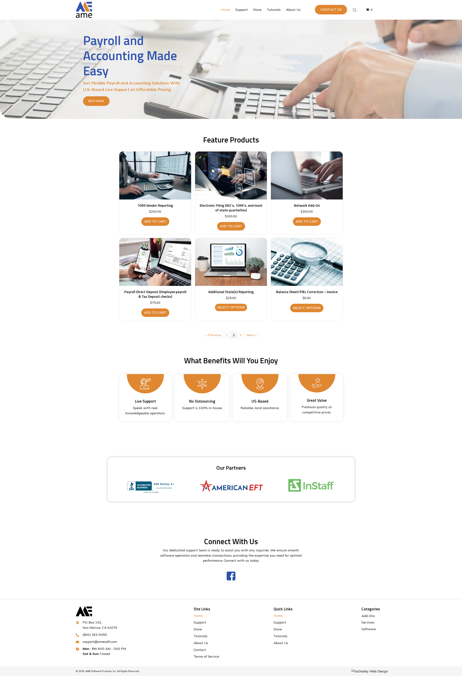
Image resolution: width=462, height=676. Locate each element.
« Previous (213, 335)
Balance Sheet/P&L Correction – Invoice (307, 292)
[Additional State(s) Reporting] (231, 262)
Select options (231, 307)
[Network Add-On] (307, 175)
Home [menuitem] (198, 616)
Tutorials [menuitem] (200, 636)
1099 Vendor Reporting (155, 205)
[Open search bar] (354, 9)
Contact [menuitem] (200, 650)
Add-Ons (368, 616)
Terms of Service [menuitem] (206, 656)
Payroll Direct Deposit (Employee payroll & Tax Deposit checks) (155, 294)
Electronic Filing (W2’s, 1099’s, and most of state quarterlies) (231, 208)
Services (367, 622)
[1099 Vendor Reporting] (155, 175)
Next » (251, 335)
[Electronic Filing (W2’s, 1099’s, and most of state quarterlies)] (231, 175)
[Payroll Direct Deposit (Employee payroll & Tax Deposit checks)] (155, 262)
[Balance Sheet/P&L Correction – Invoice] (307, 262)
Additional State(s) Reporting (231, 292)
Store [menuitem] (198, 629)
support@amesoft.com (100, 642)
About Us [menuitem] (201, 643)
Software (368, 629)
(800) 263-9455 (95, 635)
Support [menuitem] (200, 622)
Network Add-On (307, 205)
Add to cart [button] (155, 221)
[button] (331, 9)
